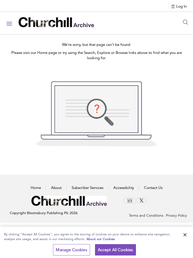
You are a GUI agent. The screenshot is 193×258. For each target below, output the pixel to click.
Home (36, 187)
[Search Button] (186, 22)
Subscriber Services (87, 187)
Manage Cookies (71, 249)
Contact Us (153, 187)
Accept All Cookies (115, 249)
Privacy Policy (176, 215)
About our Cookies (100, 239)
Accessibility (123, 187)
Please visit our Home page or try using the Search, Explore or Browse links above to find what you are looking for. (96, 55)
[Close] (184, 234)
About (56, 187)
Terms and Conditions (146, 215)
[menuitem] (130, 200)
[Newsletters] (129, 200)
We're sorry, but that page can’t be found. (96, 44)
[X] (141, 200)
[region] (96, 242)
